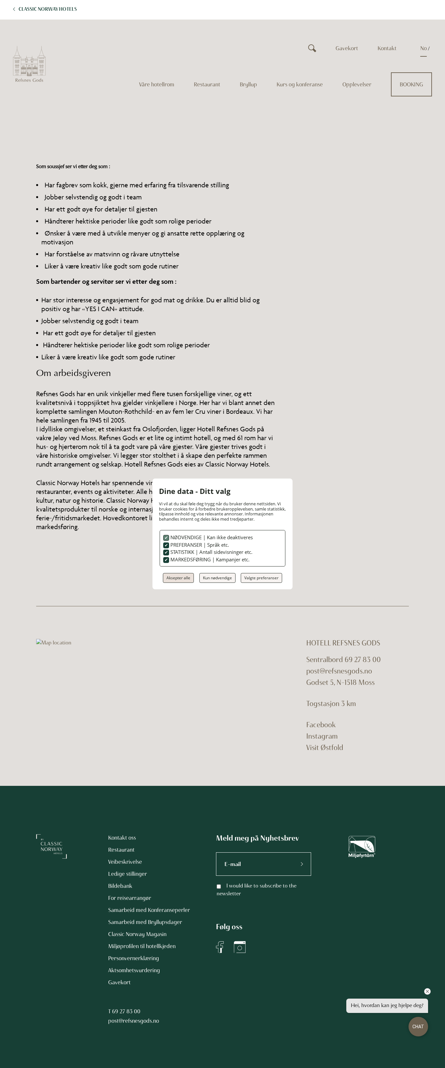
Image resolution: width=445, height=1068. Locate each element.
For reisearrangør (129, 898)
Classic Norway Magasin (137, 934)
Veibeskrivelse (125, 862)
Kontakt (387, 48)
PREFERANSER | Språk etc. (199, 544)
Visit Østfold (324, 747)
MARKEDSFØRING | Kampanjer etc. (209, 559)
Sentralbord (324, 659)
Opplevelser (356, 84)
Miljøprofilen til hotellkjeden (142, 946)
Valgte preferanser (261, 578)
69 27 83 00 (126, 1011)
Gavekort (347, 48)
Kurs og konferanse (300, 84)
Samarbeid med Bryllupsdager (145, 922)
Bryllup (248, 84)
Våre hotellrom (156, 84)
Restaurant (207, 84)
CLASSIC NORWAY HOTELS (48, 9)
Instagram (322, 736)
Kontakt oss (122, 837)
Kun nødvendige (217, 578)
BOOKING (411, 84)
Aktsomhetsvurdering (134, 970)
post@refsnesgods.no (339, 671)
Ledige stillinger (127, 874)
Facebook (321, 724)
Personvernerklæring (133, 958)
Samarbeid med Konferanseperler (149, 910)
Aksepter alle (178, 578)
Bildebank (120, 886)
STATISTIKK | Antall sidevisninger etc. (210, 552)
